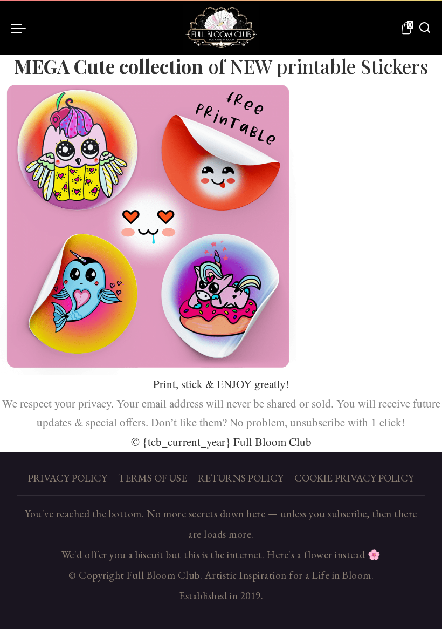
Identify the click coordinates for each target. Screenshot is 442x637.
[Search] (424, 28)
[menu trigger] (21, 28)
